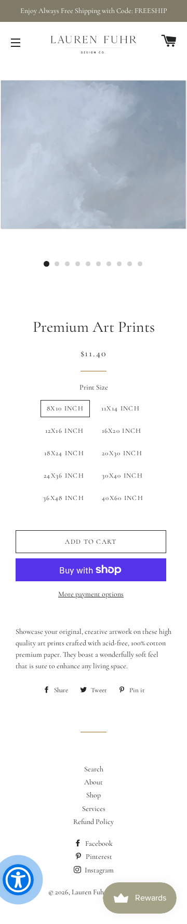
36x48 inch (63, 498)
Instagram (98, 870)
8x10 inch (65, 408)
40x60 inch (122, 498)
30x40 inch (122, 475)
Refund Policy (93, 821)
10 (140, 264)
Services (93, 808)
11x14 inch (120, 408)
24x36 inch (64, 475)
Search (93, 769)
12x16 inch (64, 431)
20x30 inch (122, 453)
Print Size (93, 387)
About (93, 782)
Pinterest (98, 856)
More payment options (91, 594)
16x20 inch (122, 431)
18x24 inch (64, 453)
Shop (93, 795)
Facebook (98, 843)
